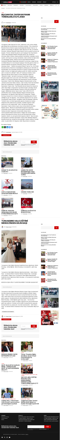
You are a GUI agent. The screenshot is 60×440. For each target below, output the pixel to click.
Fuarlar (41, 5)
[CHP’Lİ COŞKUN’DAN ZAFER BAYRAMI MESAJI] (10, 184)
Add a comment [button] (7, 135)
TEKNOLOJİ (20, 415)
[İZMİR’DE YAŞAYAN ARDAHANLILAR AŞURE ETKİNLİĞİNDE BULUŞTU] (10, 203)
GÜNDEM (22, 375)
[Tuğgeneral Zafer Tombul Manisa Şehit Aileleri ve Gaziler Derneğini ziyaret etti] (30, 393)
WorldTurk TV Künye (5, 416)
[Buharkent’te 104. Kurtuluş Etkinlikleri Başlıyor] (43, 74)
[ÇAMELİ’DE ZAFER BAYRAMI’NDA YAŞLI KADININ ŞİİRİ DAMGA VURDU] (30, 162)
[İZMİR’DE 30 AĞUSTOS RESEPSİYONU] (30, 203)
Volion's (27, 434)
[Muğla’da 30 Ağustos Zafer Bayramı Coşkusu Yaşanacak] (43, 60)
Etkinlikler (46, 5)
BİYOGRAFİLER (27, 374)
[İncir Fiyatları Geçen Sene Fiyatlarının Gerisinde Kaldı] (43, 47)
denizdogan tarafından (46, 89)
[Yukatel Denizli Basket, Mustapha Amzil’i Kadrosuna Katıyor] (43, 67)
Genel (3, 12)
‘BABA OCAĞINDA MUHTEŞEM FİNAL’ (50, 419)
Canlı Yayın (10, 5)
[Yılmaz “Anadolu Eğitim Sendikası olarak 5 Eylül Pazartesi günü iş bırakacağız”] (30, 347)
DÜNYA (31, 374)
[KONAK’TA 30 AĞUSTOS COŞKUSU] (10, 162)
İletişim (2, 419)
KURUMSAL (3, 415)
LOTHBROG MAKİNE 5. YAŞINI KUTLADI (25, 418)
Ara (56, 21)
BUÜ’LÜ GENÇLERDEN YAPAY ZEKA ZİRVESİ (26, 416)
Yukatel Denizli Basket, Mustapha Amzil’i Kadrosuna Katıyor (49, 36)
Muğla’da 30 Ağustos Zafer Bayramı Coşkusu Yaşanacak (48, 34)
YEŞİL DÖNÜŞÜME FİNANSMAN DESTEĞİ (51, 416)
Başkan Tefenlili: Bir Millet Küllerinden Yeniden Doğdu (48, 32)
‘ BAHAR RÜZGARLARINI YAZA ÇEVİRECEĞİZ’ (26, 419)
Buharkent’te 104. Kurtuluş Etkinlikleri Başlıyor (48, 39)
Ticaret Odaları (28, 5)
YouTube (4, 5)
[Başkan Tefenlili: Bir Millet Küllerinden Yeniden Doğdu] (43, 54)
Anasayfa (3, 8)
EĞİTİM (3, 352)
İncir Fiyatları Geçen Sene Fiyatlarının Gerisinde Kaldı (48, 29)
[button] (2, 2)
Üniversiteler (35, 5)
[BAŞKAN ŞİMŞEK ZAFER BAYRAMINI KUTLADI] (10, 347)
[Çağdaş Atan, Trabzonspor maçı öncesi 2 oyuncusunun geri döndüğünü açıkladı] (10, 393)
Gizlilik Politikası (4, 418)
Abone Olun (34, 142)
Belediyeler (16, 5)
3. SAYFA (22, 374)
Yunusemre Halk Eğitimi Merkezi (8, 311)
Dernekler (22, 5)
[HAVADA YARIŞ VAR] (30, 184)
